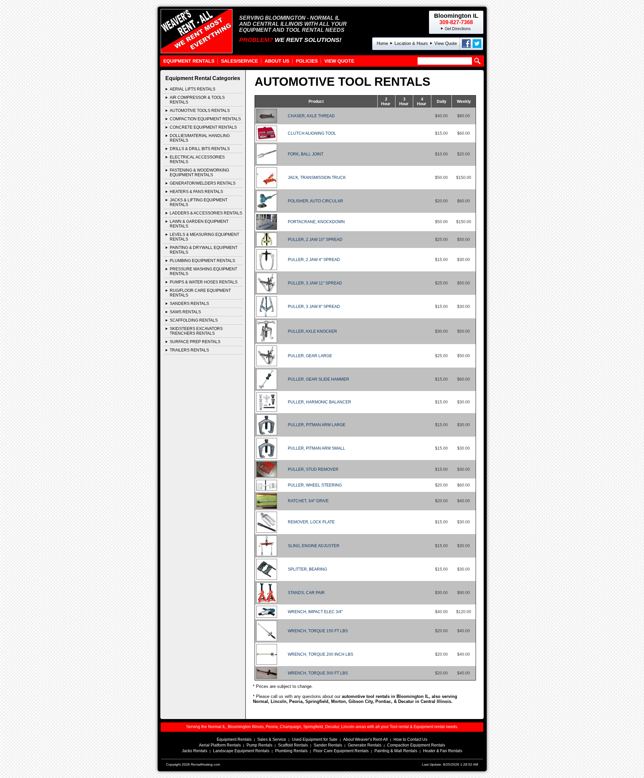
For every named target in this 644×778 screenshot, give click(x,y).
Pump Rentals (259, 745)
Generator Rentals (364, 745)
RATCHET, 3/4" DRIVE (308, 501)
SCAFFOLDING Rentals (194, 320)
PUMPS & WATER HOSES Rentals (203, 282)
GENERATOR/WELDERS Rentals (202, 183)
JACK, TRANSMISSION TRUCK (317, 177)
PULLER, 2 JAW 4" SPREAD (314, 259)
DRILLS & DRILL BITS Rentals (200, 148)
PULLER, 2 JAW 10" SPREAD (315, 239)
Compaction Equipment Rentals (416, 745)
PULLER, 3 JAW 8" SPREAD (314, 306)
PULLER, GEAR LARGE (310, 355)
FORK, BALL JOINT (305, 154)
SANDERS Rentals (189, 303)
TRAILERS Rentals (189, 350)
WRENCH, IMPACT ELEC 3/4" (315, 611)
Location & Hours (411, 43)
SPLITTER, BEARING (307, 569)
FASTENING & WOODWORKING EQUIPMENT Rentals (199, 172)
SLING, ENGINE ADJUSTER (313, 545)
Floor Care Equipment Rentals (341, 751)
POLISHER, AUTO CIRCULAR (315, 201)
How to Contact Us (410, 739)
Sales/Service (239, 61)
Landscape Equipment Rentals (241, 751)
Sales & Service (271, 739)
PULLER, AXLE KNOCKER (312, 331)
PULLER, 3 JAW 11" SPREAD (315, 283)
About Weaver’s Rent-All (365, 739)
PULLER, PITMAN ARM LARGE (316, 425)
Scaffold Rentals (293, 745)
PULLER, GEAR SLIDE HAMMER (318, 379)
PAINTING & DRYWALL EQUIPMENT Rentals (203, 250)
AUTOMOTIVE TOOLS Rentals (200, 110)
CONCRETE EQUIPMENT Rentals (203, 127)
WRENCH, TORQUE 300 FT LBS (318, 673)
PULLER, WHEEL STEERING (315, 485)
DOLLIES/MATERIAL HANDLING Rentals (200, 138)
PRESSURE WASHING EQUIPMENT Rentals (203, 271)
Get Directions (458, 28)
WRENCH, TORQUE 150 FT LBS (318, 631)
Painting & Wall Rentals (395, 751)
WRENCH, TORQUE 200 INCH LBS (320, 654)
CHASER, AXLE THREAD (311, 116)
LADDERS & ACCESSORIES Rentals (206, 213)
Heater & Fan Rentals (442, 751)
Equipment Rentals (188, 61)
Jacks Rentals (194, 751)
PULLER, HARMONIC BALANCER (319, 402)
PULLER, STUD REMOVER (313, 469)
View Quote (445, 43)
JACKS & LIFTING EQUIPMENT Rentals (198, 202)
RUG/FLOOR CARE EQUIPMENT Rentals (200, 293)
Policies (307, 61)
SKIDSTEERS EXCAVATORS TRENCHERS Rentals (196, 331)
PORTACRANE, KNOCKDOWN (316, 221)
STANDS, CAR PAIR (306, 592)
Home (382, 43)
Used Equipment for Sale (314, 739)
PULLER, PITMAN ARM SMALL (316, 448)
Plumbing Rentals (291, 751)
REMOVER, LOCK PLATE (311, 522)
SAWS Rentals (185, 312)
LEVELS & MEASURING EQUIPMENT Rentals (204, 237)
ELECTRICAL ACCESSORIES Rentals (197, 159)
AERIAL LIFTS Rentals (192, 89)
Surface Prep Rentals (195, 341)
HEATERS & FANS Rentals (196, 191)
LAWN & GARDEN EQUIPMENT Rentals (199, 224)
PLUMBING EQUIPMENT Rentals (202, 260)
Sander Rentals (328, 745)
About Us (277, 61)
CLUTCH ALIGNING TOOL (312, 133)
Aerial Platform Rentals (220, 745)
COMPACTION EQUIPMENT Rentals (205, 119)
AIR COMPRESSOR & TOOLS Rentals (197, 100)
